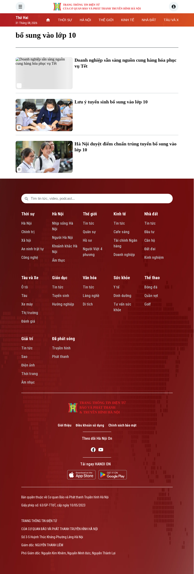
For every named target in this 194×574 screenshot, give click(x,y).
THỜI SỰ (65, 20)
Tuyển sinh (60, 295)
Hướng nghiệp (63, 304)
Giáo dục (59, 277)
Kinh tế (120, 213)
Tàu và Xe (29, 277)
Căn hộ (149, 240)
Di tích (88, 304)
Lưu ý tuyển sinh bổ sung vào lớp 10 (111, 101)
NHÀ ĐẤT (149, 20)
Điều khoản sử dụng (90, 425)
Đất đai (149, 249)
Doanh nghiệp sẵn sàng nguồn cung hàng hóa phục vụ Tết (125, 63)
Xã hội (26, 240)
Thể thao (152, 277)
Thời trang (29, 373)
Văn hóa (90, 277)
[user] (173, 6)
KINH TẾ (127, 20)
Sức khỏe (122, 277)
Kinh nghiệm (154, 257)
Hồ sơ (87, 240)
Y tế (116, 287)
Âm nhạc (28, 382)
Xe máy (27, 304)
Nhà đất (151, 213)
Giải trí (27, 338)
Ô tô (24, 287)
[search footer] (26, 198)
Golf (147, 304)
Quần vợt (151, 295)
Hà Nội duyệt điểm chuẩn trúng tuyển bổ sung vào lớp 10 (125, 146)
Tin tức (88, 223)
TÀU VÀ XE (172, 20)
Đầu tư (149, 232)
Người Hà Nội (62, 237)
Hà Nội (26, 223)
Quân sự (89, 232)
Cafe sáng (121, 232)
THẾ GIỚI (106, 20)
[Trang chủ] (48, 20)
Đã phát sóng (63, 338)
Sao (24, 356)
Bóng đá (150, 287)
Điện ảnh (28, 365)
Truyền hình (61, 348)
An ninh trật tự (32, 249)
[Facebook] (93, 450)
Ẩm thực (58, 260)
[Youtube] (100, 450)
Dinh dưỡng (122, 295)
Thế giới (90, 213)
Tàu (24, 295)
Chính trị (28, 232)
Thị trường (29, 312)
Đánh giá (28, 321)
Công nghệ (29, 257)
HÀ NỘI (85, 20)
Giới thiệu (64, 425)
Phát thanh (60, 356)
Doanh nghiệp (124, 254)
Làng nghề (91, 295)
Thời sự (28, 213)
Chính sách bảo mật (122, 425)
